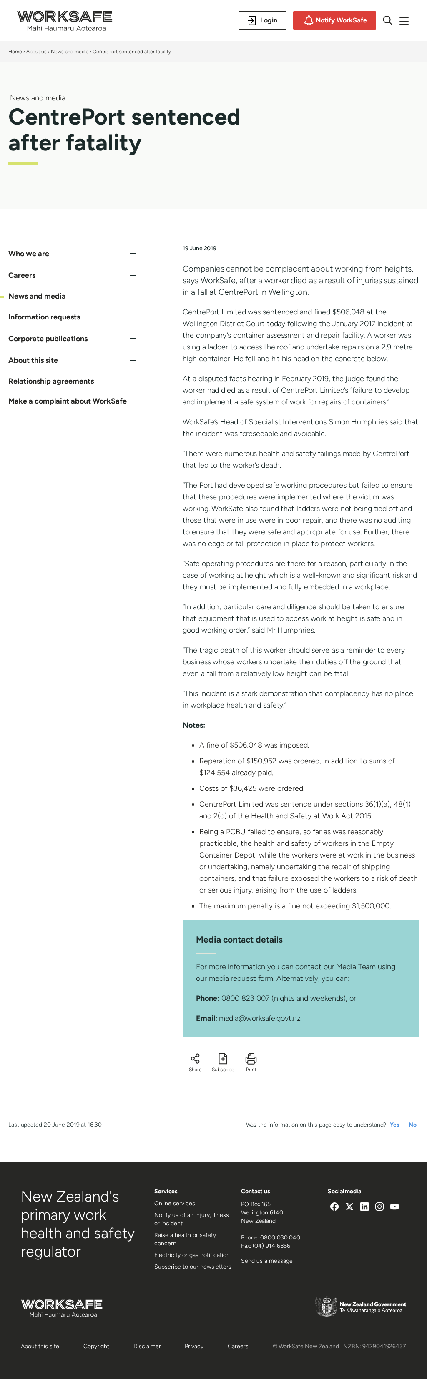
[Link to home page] (65, 28)
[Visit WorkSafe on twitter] (349, 1208)
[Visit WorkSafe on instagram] (379, 1208)
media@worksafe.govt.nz (260, 1018)
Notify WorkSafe (341, 20)
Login (268, 20)
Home (15, 52)
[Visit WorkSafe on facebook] (334, 1208)
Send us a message (267, 1260)
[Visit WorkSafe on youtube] (394, 1208)
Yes (394, 1124)
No (413, 1124)
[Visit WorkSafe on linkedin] (364, 1208)
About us (36, 52)
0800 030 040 (280, 1237)
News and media (69, 52)
